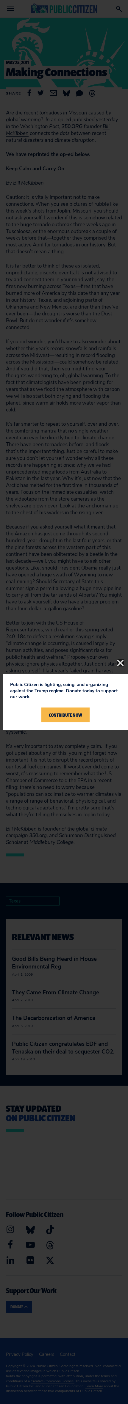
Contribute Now (65, 715)
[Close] (120, 663)
